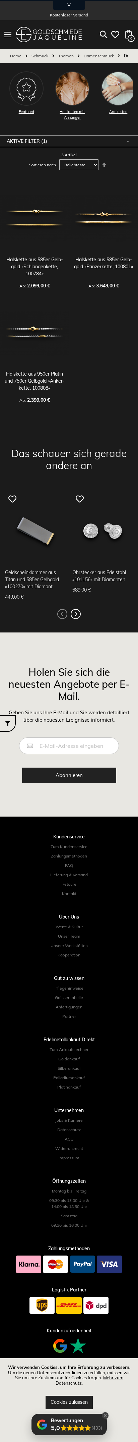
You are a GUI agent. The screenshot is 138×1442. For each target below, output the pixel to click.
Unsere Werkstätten (69, 945)
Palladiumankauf (69, 1077)
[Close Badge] (105, 1415)
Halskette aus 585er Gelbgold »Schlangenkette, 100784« (34, 267)
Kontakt (69, 893)
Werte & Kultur (69, 926)
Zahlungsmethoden (69, 855)
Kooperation (69, 954)
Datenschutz (69, 1129)
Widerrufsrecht (69, 1148)
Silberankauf (69, 1068)
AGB (69, 1139)
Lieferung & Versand (69, 874)
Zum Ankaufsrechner (69, 1049)
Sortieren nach (42, 164)
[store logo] (49, 34)
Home (16, 55)
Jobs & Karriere (69, 1120)
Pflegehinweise (69, 988)
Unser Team (69, 936)
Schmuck (40, 55)
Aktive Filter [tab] (24, 141)
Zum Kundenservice (69, 846)
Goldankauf (69, 1058)
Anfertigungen (69, 1006)
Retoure (69, 884)
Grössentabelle (69, 997)
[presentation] (76, 614)
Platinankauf (69, 1087)
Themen (66, 55)
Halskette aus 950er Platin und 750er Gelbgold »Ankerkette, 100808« (35, 381)
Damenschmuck (99, 55)
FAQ (69, 865)
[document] (69, 1387)
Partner (69, 1016)
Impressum (69, 1157)
